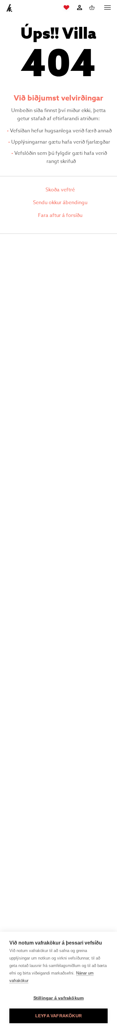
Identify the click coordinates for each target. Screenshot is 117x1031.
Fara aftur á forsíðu (60, 215)
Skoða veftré (60, 190)
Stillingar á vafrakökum (58, 998)
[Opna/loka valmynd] (107, 8)
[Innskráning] (79, 7)
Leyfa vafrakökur (58, 1016)
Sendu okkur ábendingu (60, 202)
